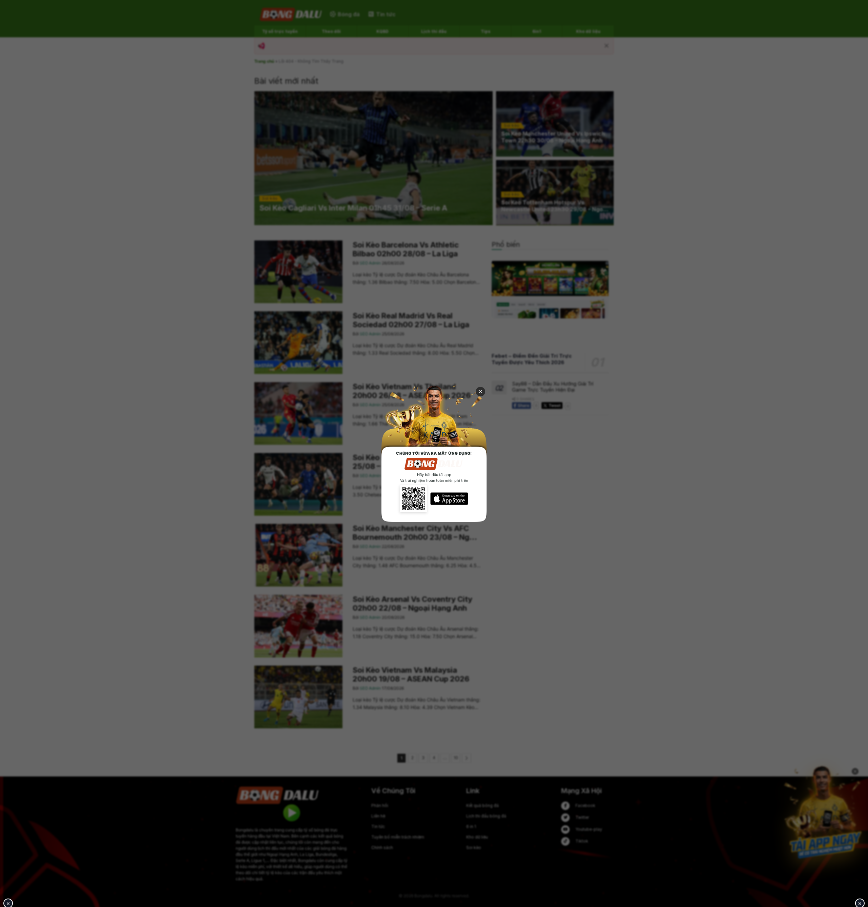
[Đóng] (480, 391)
